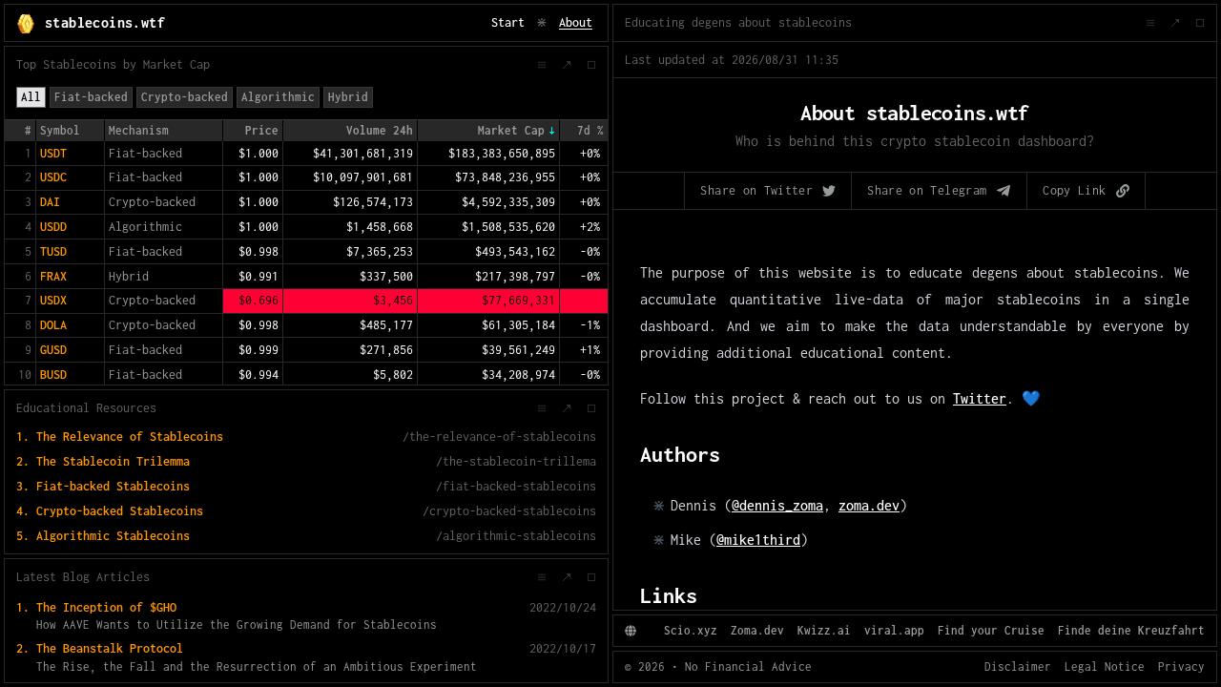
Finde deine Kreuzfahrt (1131, 630)
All (31, 97)
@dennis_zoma (777, 505)
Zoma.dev (757, 630)
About (575, 22)
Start (508, 22)
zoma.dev (869, 505)
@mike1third (758, 539)
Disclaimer (1017, 666)
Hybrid (348, 97)
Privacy (1181, 666)
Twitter (979, 398)
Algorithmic (278, 97)
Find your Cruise (991, 630)
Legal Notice (1105, 666)
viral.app (894, 630)
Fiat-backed (91, 97)
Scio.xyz (690, 630)
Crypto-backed (184, 97)
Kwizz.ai (824, 630)
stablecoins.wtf (105, 22)
